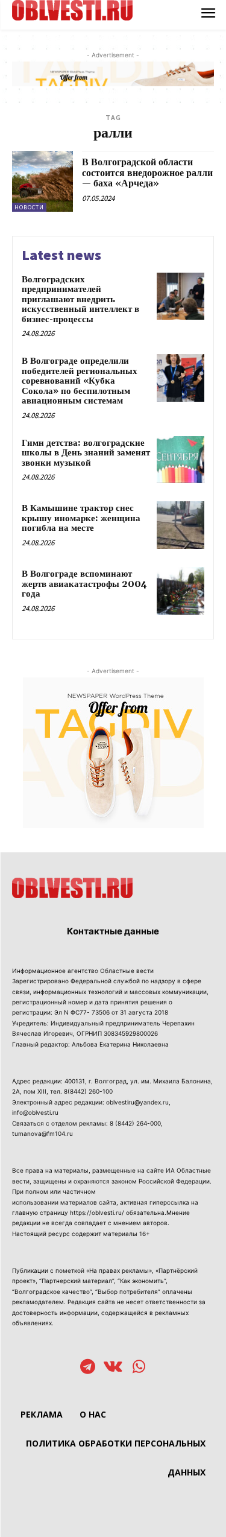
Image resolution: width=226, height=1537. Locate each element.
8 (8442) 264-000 (135, 1123)
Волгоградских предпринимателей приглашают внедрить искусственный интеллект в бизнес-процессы (80, 299)
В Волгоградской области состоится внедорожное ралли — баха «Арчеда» (147, 172)
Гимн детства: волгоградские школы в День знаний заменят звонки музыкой (86, 453)
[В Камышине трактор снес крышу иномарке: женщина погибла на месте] (180, 525)
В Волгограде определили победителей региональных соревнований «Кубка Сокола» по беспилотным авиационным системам (79, 381)
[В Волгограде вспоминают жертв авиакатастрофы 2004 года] (180, 591)
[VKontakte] (113, 1368)
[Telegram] (88, 1368)
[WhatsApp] (139, 1368)
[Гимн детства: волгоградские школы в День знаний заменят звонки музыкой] (180, 460)
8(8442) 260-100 (88, 1091)
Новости (29, 207)
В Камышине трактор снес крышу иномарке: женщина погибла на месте (81, 518)
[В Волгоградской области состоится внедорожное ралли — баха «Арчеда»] (42, 181)
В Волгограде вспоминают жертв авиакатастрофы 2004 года (84, 584)
